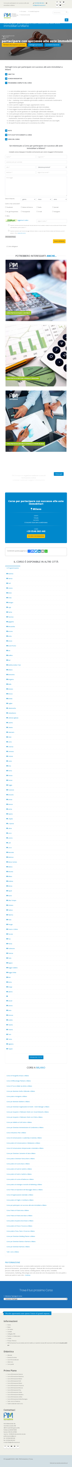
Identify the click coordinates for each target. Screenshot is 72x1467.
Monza (10, 886)
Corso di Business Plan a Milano (16, 1133)
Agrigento (11, 622)
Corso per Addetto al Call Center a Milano (19, 1122)
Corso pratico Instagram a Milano (17, 1096)
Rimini (10, 593)
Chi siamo (23, 11)
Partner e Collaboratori (13, 1336)
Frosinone (11, 790)
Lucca (10, 847)
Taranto (10, 1025)
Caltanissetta (12, 708)
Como (10, 742)
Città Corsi (10, 1362)
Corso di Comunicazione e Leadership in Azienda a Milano (24, 1138)
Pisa (9, 939)
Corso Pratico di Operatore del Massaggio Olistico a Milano (25, 1190)
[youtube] (60, 6)
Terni (9, 1034)
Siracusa (10, 1015)
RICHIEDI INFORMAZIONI (36, 536)
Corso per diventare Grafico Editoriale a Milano (21, 1091)
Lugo (9, 607)
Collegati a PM (11, 1334)
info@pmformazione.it (39, 5)
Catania (10, 727)
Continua (27, 1275)
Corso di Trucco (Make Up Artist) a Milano (19, 1086)
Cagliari (10, 703)
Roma (10, 982)
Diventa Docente (25, 15)
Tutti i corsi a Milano (13, 1252)
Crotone (10, 756)
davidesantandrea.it (62, 1463)
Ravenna (10, 574)
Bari (9, 660)
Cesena (10, 588)
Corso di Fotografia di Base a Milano (18, 1076)
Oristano (10, 905)
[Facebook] (5, 1447)
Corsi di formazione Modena (15, 1394)
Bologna (10, 602)
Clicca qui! (58, 474)
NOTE (10, 130)
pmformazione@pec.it (10, 1436)
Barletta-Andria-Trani (14, 665)
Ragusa (10, 963)
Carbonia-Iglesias (13, 718)
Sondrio (10, 1020)
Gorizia (10, 799)
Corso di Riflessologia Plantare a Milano (19, 1081)
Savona (10, 1005)
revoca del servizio (22, 233)
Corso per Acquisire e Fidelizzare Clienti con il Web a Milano (25, 1117)
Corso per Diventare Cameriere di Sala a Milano (21, 1153)
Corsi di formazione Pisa (14, 1390)
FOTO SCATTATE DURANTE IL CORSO (20, 135)
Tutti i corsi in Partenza (13, 1401)
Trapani (10, 1049)
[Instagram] (17, 1447)
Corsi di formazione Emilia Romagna (17, 1399)
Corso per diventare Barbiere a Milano (18, 1101)
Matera (10, 867)
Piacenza (10, 617)
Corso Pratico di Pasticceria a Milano (18, 1210)
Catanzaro (11, 732)
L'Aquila (10, 819)
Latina (10, 828)
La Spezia (11, 823)
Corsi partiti (10, 1364)
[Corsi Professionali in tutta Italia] (8, 1416)
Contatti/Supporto (34, 11)
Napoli (10, 891)
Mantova (10, 857)
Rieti (9, 977)
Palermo (10, 915)
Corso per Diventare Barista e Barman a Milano (21, 1241)
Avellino (10, 655)
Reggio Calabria (12, 968)
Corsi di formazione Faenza (15, 1374)
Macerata (11, 852)
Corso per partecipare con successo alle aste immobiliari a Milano (26, 1205)
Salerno (10, 992)
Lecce (10, 833)
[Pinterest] (14, 1447)
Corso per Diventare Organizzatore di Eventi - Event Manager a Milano (28, 1107)
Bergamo (11, 679)
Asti (9, 650)
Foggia (10, 785)
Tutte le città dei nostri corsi (15, 1403)
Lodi (9, 843)
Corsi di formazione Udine (14, 1392)
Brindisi (10, 698)
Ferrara (10, 775)
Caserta (10, 723)
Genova (10, 804)
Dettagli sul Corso (35, 45)
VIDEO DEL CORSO (14, 139)
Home (9, 1325)
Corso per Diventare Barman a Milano (18, 1247)
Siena (9, 1010)
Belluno (10, 670)
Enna (9, 766)
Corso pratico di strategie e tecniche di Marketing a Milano (24, 1184)
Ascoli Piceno (12, 646)
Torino (10, 1039)
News (9, 1327)
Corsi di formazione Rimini (14, 1379)
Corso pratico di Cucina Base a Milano (18, 1164)
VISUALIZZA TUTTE (36, 1057)
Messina (10, 871)
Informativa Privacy (10, 236)
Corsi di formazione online (14, 1397)
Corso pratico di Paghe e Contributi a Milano (20, 1200)
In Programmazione (13, 568)
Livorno (10, 838)
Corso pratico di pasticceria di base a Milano (20, 1221)
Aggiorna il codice (22, 220)
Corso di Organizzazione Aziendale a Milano (20, 1195)
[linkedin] (60, 2)
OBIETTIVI (11, 74)
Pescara (10, 934)
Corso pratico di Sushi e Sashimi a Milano (19, 1174)
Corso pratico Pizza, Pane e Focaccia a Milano (21, 1231)
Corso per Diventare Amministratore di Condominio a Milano (25, 1127)
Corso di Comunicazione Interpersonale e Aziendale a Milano (25, 1148)
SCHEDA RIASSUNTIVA (15, 78)
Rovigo (10, 987)
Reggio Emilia (12, 972)
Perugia (10, 924)
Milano (10, 876)
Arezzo (10, 641)
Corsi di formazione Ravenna (15, 1376)
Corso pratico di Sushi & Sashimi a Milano (19, 1169)
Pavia (9, 920)
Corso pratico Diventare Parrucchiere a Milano (21, 1158)
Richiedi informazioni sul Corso (14, 45)
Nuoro (10, 895)
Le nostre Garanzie (52, 45)
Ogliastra (10, 1044)
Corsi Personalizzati (13, 1360)
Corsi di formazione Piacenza (15, 1385)
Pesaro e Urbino (13, 929)
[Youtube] (11, 1447)
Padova (10, 910)
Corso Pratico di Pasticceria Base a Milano (19, 1215)
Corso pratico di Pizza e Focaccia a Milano (19, 1226)
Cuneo (10, 761)
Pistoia (10, 944)
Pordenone (11, 948)
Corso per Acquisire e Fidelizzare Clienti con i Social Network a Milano (28, 1112)
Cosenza (10, 747)
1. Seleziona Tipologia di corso (13, 1296)
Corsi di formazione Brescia (15, 1388)
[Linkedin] (8, 1447)
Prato (9, 958)
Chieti (9, 737)
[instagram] (57, 6)
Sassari (10, 1001)
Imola (9, 598)
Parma (10, 612)
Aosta (10, 636)
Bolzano (10, 689)
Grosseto (11, 795)
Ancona (10, 631)
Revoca (14, 1340)
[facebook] (57, 2)
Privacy (9, 1340)
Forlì (9, 583)
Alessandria (11, 626)
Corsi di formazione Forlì (14, 1381)
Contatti (9, 1331)
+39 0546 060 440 (39, 3)
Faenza (10, 578)
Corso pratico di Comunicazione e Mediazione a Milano (23, 1143)
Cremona (11, 751)
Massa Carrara (12, 862)
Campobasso (12, 713)
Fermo (10, 771)
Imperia (10, 814)
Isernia (10, 809)
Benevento (11, 674)
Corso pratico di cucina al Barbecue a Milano (20, 1179)
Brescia (10, 694)
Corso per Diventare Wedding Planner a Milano (21, 1236)
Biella (9, 684)
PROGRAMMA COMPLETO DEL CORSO (20, 83)
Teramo (10, 1029)
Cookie (9, 1338)
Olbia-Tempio (12, 900)
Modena (10, 881)
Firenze (10, 780)
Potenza (10, 953)
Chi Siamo (10, 1329)
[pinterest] (63, 2)
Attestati (9, 1355)
